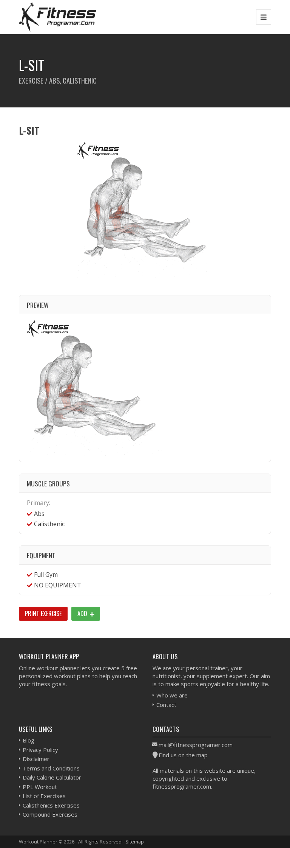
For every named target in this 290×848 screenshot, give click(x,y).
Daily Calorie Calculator (52, 777)
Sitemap (134, 841)
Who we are (172, 695)
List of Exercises (44, 796)
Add (83, 613)
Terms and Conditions (51, 768)
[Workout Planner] (58, 17)
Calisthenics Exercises (51, 805)
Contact (166, 704)
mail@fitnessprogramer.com (196, 745)
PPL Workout (40, 787)
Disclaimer (36, 759)
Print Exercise (43, 613)
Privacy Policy (40, 749)
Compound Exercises (50, 814)
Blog (28, 740)
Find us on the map (183, 755)
